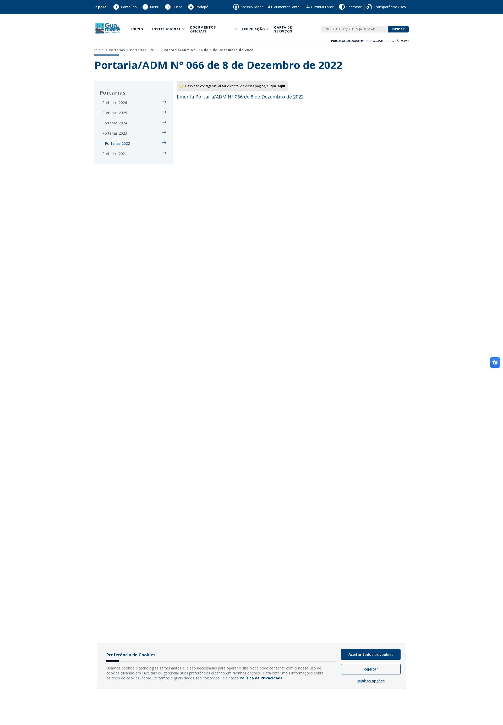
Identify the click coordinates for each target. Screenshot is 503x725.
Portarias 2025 (114, 112)
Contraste (354, 6)
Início (137, 29)
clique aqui (276, 86)
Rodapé (199, 6)
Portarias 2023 (114, 133)
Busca (174, 6)
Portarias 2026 (114, 102)
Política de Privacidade (261, 677)
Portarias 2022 (117, 143)
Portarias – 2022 (144, 50)
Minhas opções (371, 680)
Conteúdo (126, 6)
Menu (151, 6)
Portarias (117, 50)
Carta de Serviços (283, 29)
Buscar (398, 29)
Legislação (253, 29)
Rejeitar (371, 669)
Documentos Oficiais (203, 29)
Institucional (166, 29)
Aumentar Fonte (286, 6)
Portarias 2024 (114, 122)
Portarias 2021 (114, 153)
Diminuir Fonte (322, 6)
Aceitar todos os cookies (370, 654)
